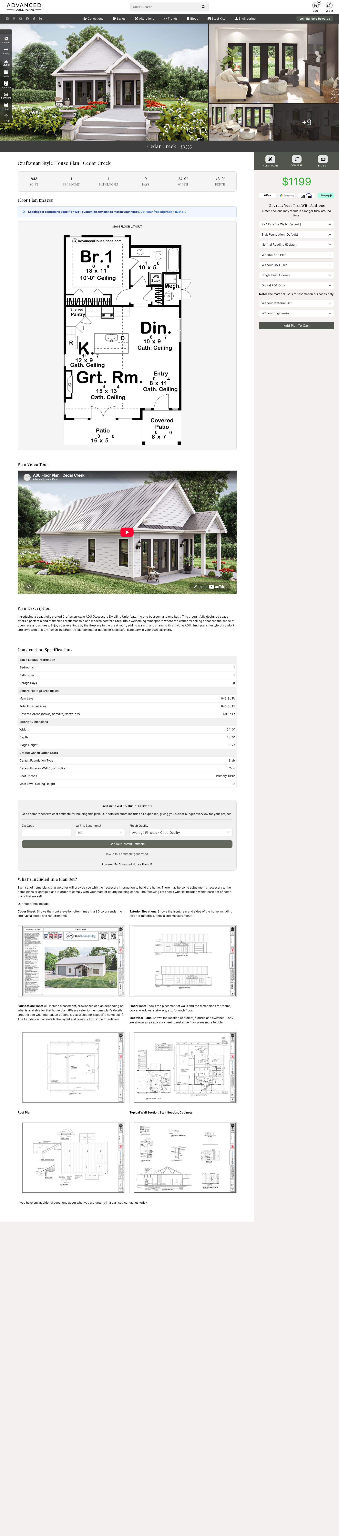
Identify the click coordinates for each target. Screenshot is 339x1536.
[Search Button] (203, 7)
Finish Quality (138, 825)
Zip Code (28, 825)
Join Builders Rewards (315, 18)
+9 (307, 122)
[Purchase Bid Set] (323, 159)
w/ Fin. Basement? (88, 825)
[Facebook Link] (27, 18)
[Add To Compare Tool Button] (297, 159)
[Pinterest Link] (7, 18)
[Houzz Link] (40, 18)
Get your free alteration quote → (163, 212)
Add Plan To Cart (297, 326)
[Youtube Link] (20, 18)
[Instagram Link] (14, 18)
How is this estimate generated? (127, 854)
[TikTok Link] (34, 18)
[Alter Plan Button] (270, 159)
